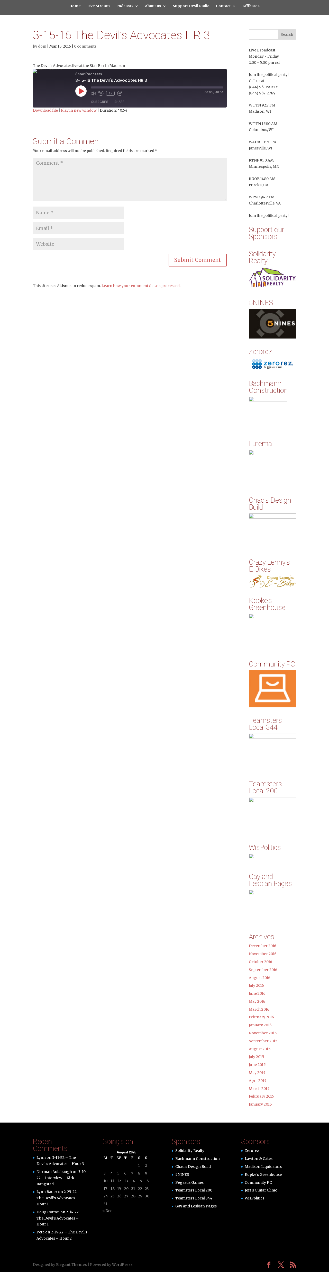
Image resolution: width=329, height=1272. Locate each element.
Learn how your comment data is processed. (141, 285)
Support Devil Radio (191, 6)
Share (119, 102)
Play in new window (79, 110)
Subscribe (99, 102)
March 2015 (259, 1088)
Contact (223, 6)
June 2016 (257, 993)
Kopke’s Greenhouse (263, 1174)
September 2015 (263, 1041)
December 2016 (262, 946)
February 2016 (261, 1017)
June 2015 (257, 1064)
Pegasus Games (189, 1182)
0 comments (85, 46)
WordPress (122, 1264)
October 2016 (260, 961)
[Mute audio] (93, 93)
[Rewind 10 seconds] (101, 93)
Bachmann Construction (197, 1158)
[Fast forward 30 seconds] (119, 93)
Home (75, 6)
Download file (45, 110)
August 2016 (259, 977)
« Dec (107, 1210)
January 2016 (260, 1025)
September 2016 (263, 969)
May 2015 (257, 1072)
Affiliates (251, 6)
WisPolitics (254, 1198)
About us (153, 6)
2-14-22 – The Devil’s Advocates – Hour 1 (59, 1218)
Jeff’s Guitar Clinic (261, 1190)
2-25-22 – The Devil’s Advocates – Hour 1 (58, 1197)
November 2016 (263, 953)
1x (110, 93)
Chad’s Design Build (193, 1166)
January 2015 (260, 1104)
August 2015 (260, 1049)
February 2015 (261, 1096)
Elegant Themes (71, 1264)
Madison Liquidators (263, 1166)
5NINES (182, 1174)
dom (42, 46)
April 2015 (258, 1080)
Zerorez (252, 1150)
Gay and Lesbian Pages (196, 1206)
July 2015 (256, 1056)
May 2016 (257, 1001)
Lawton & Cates (258, 1158)
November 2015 (263, 1033)
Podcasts (124, 6)
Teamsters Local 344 (193, 1198)
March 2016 (259, 1009)
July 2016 (256, 985)
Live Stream (98, 6)
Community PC (258, 1182)
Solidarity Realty (189, 1150)
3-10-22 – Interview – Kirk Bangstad (62, 1177)
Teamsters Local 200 (193, 1190)
